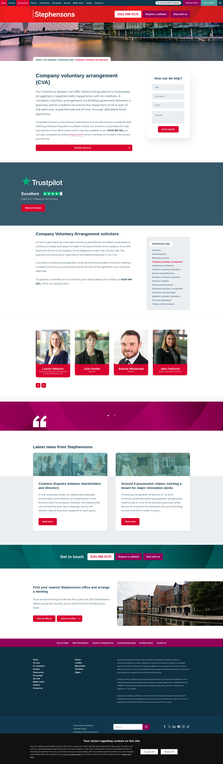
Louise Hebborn (53, 368)
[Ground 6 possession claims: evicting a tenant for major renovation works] (153, 464)
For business (23, 3)
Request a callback (155, 14)
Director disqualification (163, 273)
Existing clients (192, 3)
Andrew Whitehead (131, 368)
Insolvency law (66, 60)
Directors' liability (160, 281)
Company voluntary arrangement (91, 60)
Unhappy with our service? (85, 732)
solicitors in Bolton (164, 660)
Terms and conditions (83, 725)
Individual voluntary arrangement (167, 288)
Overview (156, 250)
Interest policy (80, 729)
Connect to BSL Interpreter (169, 3)
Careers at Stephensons (103, 643)
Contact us (99, 3)
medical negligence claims (153, 666)
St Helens (79, 669)
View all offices (44, 618)
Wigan (78, 672)
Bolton (78, 660)
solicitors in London (134, 663)
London (78, 663)
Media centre (78, 3)
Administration (159, 254)
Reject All (169, 752)
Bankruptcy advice (160, 258)
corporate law (125, 672)
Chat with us (180, 14)
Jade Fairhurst (170, 368)
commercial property (153, 672)
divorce (135, 669)
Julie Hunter (92, 368)
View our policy (166, 702)
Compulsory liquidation (163, 265)
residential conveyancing (150, 669)
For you (12, 3)
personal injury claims (172, 666)
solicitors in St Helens (149, 663)
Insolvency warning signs (164, 292)
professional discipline (170, 669)
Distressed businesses (162, 285)
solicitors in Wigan (167, 663)
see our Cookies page (72, 754)
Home (3, 3)
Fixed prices (44, 3)
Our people (56, 3)
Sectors (34, 3)
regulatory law (136, 672)
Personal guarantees (161, 300)
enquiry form (76, 134)
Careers (89, 3)
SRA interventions (80, 643)
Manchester (80, 666)
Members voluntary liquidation (166, 296)
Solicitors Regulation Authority (161, 686)
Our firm (67, 3)
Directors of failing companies (166, 277)
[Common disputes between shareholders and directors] (70, 464)
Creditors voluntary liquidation (166, 269)
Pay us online (209, 3)
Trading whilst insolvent (163, 304)
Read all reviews (33, 208)
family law (127, 669)
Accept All (149, 752)
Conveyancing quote (126, 643)
